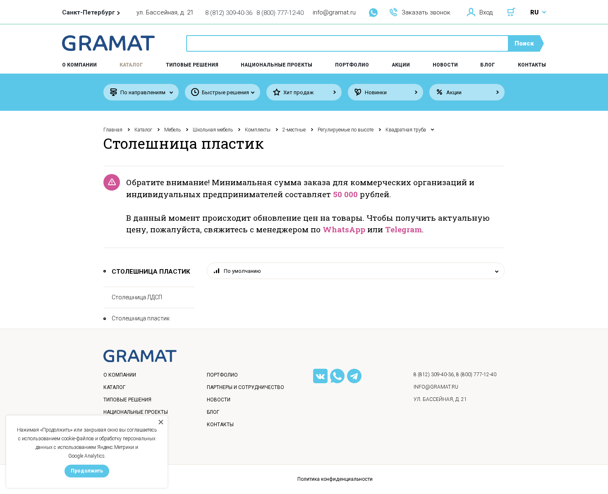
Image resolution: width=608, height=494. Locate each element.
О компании (119, 375)
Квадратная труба (405, 130)
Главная (112, 130)
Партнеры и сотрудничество (245, 387)
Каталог (131, 65)
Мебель (172, 130)
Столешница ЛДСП (137, 297)
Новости (445, 65)
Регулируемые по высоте (345, 130)
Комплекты (257, 130)
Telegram (403, 229)
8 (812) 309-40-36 (228, 13)
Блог (487, 65)
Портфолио (352, 65)
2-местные (294, 130)
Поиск (524, 43)
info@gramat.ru (334, 12)
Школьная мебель (213, 130)
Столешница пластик (141, 318)
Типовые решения (192, 65)
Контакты (532, 65)
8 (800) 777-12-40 (280, 13)
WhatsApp (344, 229)
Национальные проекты (276, 65)
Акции (401, 65)
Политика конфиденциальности (335, 479)
